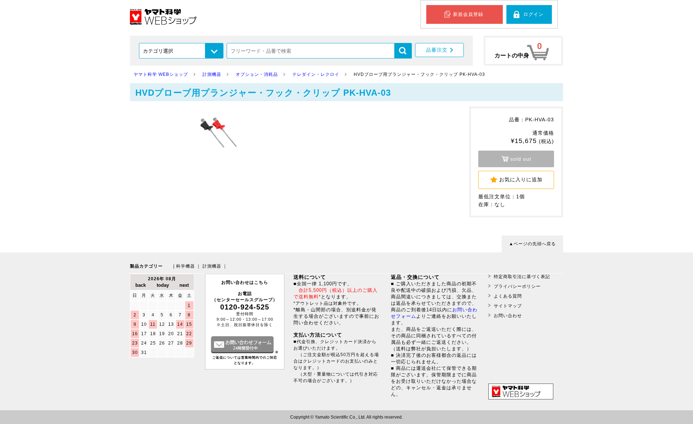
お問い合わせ (508, 315)
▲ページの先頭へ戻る (532, 243)
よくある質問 (508, 296)
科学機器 (185, 266)
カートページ (523, 51)
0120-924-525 (244, 307)
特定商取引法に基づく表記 (522, 276)
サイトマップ (508, 305)
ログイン (533, 14)
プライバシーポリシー (517, 286)
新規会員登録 (468, 14)
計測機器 (211, 266)
